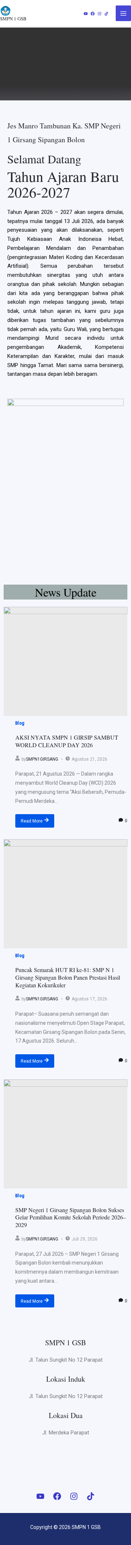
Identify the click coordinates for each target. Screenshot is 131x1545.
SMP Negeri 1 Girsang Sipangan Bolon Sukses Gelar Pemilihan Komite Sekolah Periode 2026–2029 (70, 1217)
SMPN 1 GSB (13, 18)
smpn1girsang (42, 759)
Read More (32, 821)
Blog (20, 723)
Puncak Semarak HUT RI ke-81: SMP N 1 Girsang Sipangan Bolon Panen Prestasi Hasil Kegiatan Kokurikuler (67, 977)
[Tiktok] (106, 14)
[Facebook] (93, 14)
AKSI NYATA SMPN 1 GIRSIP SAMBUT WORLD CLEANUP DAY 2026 (66, 741)
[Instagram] (100, 14)
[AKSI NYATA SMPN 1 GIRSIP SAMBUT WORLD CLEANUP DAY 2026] (65, 661)
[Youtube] (86, 14)
